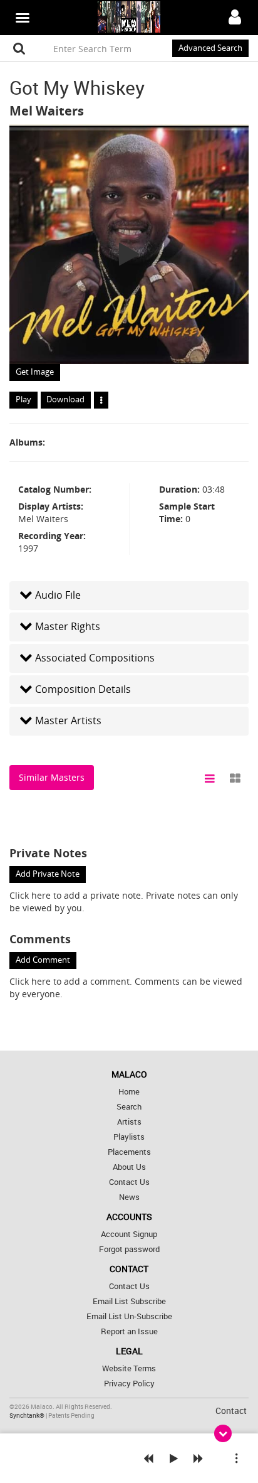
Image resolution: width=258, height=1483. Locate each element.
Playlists (129, 1137)
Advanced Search (210, 48)
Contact (231, 1410)
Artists (129, 1121)
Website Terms (129, 1368)
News (129, 1197)
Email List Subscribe (129, 1301)
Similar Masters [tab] (52, 777)
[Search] (19, 48)
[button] (129, 595)
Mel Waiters (46, 110)
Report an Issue (129, 1331)
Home (129, 1091)
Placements (129, 1152)
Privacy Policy (129, 1383)
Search (129, 1106)
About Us (129, 1167)
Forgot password (129, 1249)
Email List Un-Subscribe (129, 1316)
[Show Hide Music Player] (223, 1433)
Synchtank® (27, 1415)
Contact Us (129, 1182)
